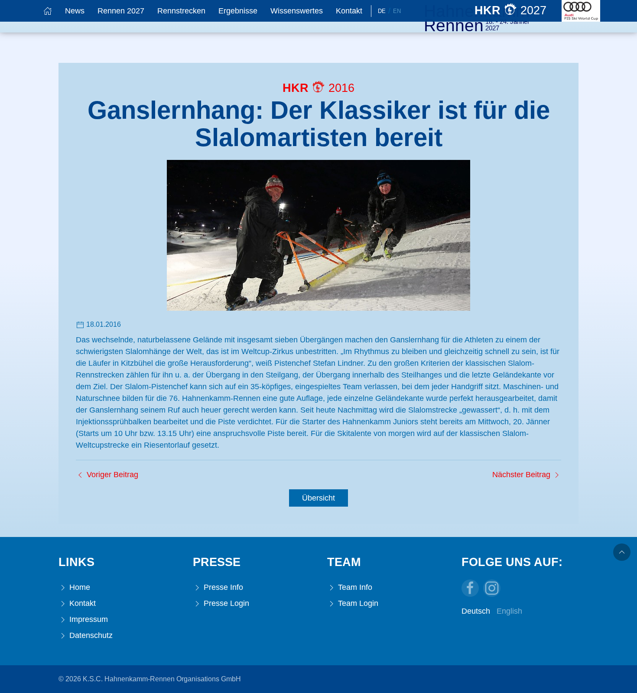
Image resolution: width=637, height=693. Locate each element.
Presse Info (222, 587)
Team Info (354, 587)
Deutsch (476, 611)
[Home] (47, 11)
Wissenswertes (296, 11)
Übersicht (318, 498)
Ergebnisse (237, 11)
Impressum (87, 619)
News (74, 11)
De (382, 11)
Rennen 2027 (121, 11)
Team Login (357, 603)
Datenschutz (90, 635)
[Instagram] (491, 588)
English (509, 611)
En (397, 11)
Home (78, 587)
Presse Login (225, 603)
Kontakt (349, 11)
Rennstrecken (181, 11)
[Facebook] (470, 588)
